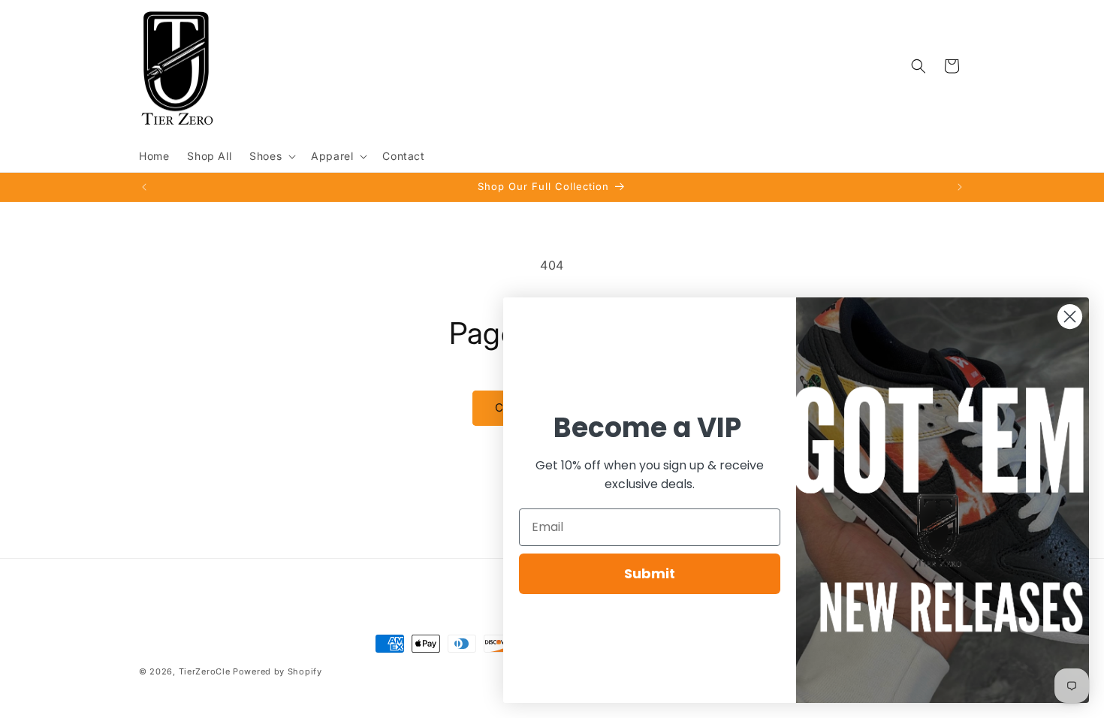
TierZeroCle (205, 671)
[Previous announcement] (144, 187)
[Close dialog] (1070, 316)
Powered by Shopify (277, 671)
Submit (649, 573)
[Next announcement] (959, 187)
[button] (271, 156)
